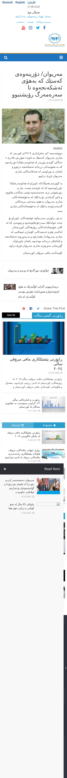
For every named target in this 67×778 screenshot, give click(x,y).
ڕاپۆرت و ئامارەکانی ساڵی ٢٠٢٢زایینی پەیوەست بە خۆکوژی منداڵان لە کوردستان (22, 403)
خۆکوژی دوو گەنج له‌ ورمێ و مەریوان (28, 270)
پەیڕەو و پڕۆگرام (43, 21)
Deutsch (8, 2)
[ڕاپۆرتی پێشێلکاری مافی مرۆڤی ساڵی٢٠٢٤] (33, 323)
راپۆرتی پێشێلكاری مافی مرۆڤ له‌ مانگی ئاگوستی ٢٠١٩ (23, 434)
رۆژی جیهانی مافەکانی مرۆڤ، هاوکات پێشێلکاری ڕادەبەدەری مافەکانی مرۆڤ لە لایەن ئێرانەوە (22, 453)
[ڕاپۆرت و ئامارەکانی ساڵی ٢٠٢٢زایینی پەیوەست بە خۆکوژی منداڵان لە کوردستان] (53, 398)
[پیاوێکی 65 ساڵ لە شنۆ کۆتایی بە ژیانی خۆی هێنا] (48, 504)
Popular (47, 425)
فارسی (31, 2)
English (20, 2)
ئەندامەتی (20, 21)
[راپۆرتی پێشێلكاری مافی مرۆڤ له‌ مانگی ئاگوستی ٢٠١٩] (52, 430)
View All (11, 315)
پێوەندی (30, 21)
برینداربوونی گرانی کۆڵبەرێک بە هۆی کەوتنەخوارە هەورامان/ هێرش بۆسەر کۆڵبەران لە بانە (38, 291)
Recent (16, 425)
